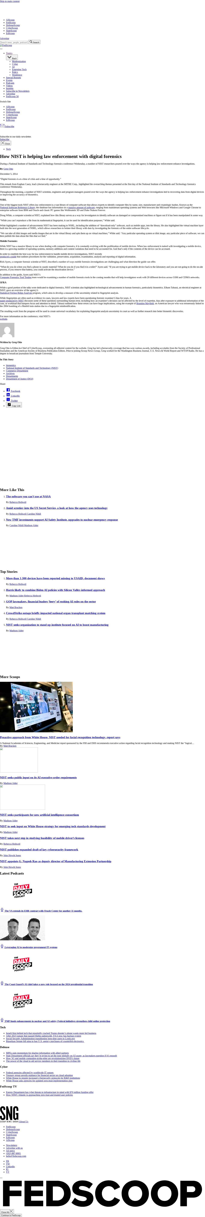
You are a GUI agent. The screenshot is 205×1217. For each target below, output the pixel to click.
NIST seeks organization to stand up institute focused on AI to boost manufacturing (57, 624)
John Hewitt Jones (12, 855)
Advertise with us (14, 1148)
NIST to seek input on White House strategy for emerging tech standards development (53, 826)
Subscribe (9, 126)
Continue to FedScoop (11, 1215)
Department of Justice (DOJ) (19, 379)
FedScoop (11, 22)
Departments (12, 376)
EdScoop (10, 33)
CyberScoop (12, 28)
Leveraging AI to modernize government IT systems (30, 947)
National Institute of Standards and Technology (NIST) (32, 368)
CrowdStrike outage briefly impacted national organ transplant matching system (55, 613)
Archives (10, 373)
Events (9, 80)
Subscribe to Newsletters (17, 91)
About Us (23, 1121)
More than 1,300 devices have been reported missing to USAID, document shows (55, 578)
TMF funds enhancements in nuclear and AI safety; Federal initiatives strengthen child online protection (57, 1021)
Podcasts (10, 83)
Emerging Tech (19, 69)
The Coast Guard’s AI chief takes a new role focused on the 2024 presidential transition (48, 984)
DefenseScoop (13, 25)
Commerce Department (17, 370)
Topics (9, 53)
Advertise (4, 38)
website (3, 319)
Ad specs (10, 1150)
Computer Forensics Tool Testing (16, 277)
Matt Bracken (15, 607)
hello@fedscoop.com (16, 1156)
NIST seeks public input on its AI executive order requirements (38, 777)
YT (7, 1172)
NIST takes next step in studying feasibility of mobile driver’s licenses (42, 838)
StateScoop (11, 30)
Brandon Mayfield (145, 303)
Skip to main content (10, 1)
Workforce (17, 75)
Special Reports (13, 77)
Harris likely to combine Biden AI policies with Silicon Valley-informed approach (55, 590)
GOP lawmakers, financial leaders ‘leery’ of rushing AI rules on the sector (51, 601)
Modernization (19, 61)
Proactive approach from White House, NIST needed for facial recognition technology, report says (60, 737)
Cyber (15, 64)
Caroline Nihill (34, 514)
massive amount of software (81, 207)
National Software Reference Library (17, 207)
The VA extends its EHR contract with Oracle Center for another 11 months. (43, 911)
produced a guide (8, 256)
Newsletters (11, 1145)
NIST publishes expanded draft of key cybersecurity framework (39, 849)
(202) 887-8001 (13, 1153)
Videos (9, 85)
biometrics (11, 365)
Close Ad (5, 1212)
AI (13, 66)
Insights (9, 88)
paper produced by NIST (12, 300)
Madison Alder (31, 525)
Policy (15, 72)
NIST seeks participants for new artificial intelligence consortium (39, 814)
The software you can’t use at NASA (28, 496)
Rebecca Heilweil (17, 502)
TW (8, 1164)
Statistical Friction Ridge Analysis (16, 293)
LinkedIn (10, 1166)
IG (7, 1169)
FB (7, 1161)
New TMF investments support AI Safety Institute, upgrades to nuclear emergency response (62, 519)
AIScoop (10, 20)
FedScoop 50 (12, 96)
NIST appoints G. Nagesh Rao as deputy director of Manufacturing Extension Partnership (55, 861)
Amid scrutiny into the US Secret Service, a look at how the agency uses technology (57, 508)
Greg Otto (8, 169)
